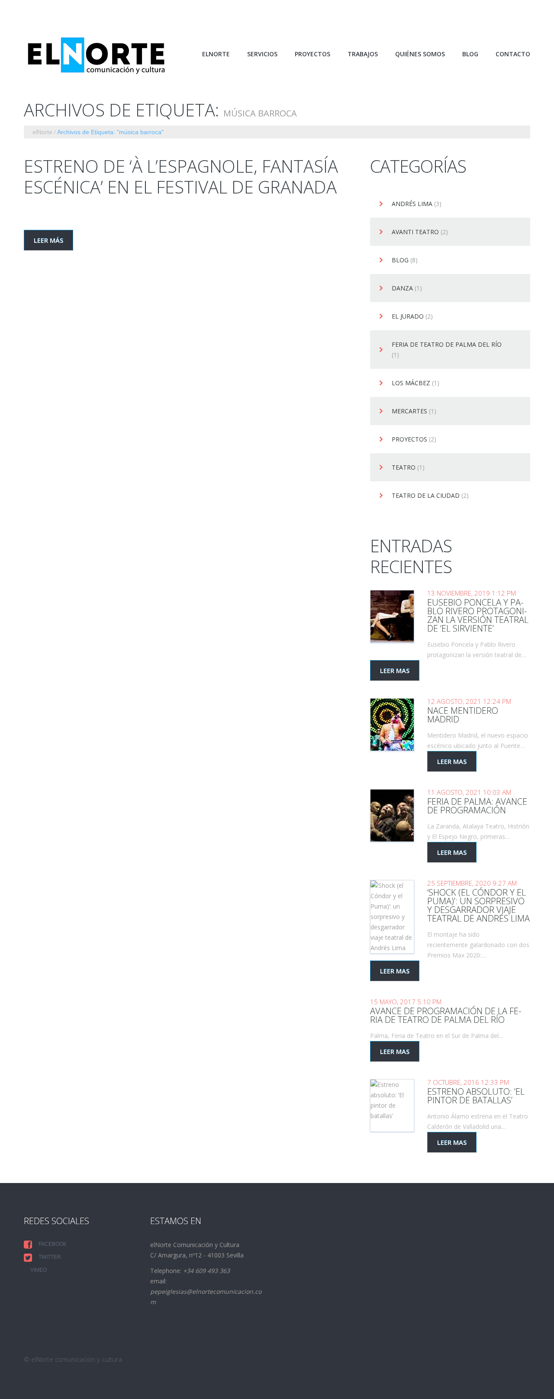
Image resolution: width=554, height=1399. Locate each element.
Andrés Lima (412, 204)
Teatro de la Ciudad (426, 496)
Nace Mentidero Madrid (462, 715)
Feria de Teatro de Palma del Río (447, 344)
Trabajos (363, 54)
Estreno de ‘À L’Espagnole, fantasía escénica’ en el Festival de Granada (181, 176)
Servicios (262, 54)
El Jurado (408, 316)
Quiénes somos (420, 54)
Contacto (513, 54)
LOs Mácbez (411, 383)
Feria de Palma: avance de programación (477, 806)
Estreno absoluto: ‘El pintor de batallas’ (476, 1096)
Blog (470, 54)
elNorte (216, 54)
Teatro (404, 467)
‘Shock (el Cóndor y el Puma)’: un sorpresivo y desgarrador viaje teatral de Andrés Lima (478, 905)
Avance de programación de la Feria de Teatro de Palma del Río (445, 1015)
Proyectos (409, 439)
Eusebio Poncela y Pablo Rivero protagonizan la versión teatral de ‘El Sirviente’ (477, 615)
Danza (402, 288)
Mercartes (409, 411)
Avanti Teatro (415, 232)
